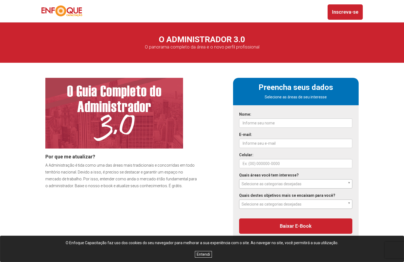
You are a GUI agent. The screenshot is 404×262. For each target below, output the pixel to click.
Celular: (246, 155)
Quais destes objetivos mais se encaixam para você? (287, 195)
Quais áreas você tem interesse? (269, 175)
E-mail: (245, 134)
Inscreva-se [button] (345, 12)
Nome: (245, 114)
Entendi (203, 254)
